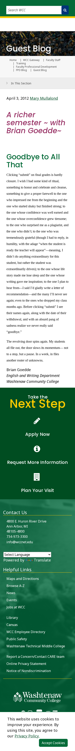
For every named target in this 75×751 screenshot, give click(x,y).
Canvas (12, 624)
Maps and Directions (22, 578)
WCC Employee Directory (25, 632)
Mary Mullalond (44, 98)
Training (21, 63)
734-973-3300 (17, 536)
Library (12, 617)
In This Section (21, 83)
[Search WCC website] (65, 10)
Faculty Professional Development (36, 66)
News (10, 593)
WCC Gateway (31, 60)
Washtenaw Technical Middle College (35, 646)
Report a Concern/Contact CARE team (35, 656)
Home (13, 60)
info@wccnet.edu (19, 542)
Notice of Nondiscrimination (28, 670)
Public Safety (16, 639)
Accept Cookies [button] (53, 743)
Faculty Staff (53, 60)
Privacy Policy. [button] (27, 735)
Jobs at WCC (15, 607)
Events (11, 600)
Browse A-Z (15, 585)
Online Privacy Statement (26, 663)
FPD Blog (21, 70)
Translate (42, 560)
